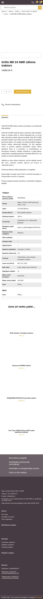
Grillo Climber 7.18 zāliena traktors (21, 333)
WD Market (38, 597)
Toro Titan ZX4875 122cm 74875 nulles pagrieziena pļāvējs (21, 431)
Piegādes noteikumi (8, 544)
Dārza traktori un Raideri (29, 11)
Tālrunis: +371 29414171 (9, 493)
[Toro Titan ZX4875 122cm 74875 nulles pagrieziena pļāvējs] (21, 418)
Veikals (11, 11)
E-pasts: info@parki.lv (8, 496)
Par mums (5, 514)
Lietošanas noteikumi (8, 542)
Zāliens (17, 11)
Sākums (4, 11)
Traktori (6, 14)
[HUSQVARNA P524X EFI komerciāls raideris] (21, 386)
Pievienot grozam (22, 91)
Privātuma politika (7, 547)
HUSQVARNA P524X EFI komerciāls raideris (21, 398)
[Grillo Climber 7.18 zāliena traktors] (21, 321)
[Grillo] (9, 81)
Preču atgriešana (7, 519)
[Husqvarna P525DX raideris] (21, 353)
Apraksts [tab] (5, 117)
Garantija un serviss (8, 517)
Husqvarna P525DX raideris (21, 365)
